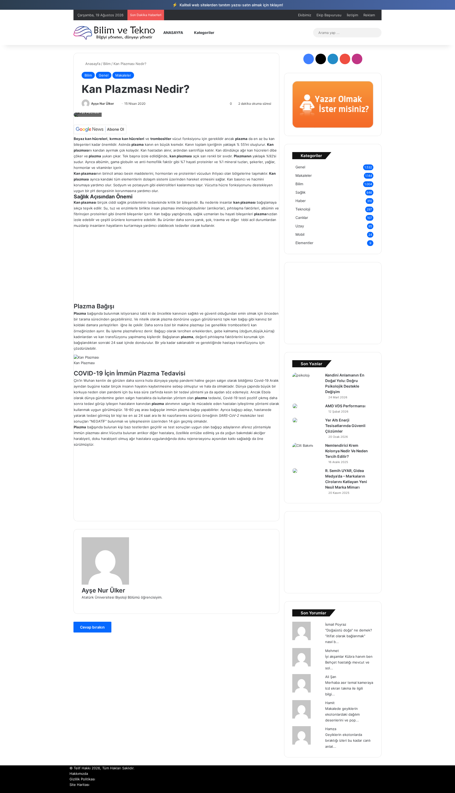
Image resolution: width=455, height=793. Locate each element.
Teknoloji (302, 209)
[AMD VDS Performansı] (295, 406)
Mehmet (332, 651)
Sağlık (300, 192)
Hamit (330, 703)
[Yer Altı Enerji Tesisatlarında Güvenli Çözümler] (295, 420)
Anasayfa (92, 64)
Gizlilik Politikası (82, 779)
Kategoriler (203, 32)
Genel (103, 75)
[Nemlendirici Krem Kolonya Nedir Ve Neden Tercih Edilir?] (302, 450)
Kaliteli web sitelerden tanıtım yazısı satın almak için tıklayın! (227, 4)
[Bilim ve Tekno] (114, 32)
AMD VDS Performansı (345, 406)
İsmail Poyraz (335, 624)
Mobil (299, 234)
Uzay (299, 226)
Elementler (304, 243)
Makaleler (123, 75)
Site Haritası (79, 784)
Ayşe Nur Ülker (102, 104)
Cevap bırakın (92, 627)
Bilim (107, 64)
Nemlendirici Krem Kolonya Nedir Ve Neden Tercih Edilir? (346, 451)
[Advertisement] (176, 265)
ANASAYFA (172, 32)
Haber (300, 201)
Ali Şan (330, 677)
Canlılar (301, 217)
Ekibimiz (304, 15)
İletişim (352, 15)
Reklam (369, 15)
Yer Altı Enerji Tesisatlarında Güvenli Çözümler (345, 425)
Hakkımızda (79, 773)
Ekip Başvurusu (329, 15)
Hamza (330, 729)
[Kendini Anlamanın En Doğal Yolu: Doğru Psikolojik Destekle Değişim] (301, 378)
